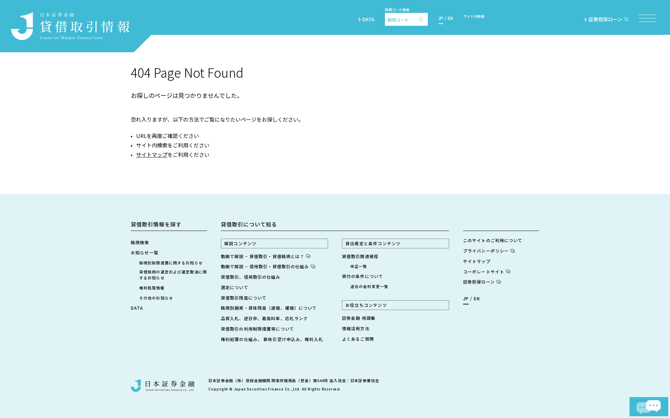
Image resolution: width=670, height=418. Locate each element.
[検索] (422, 19)
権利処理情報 (152, 288)
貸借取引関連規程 (360, 256)
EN (450, 18)
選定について (234, 287)
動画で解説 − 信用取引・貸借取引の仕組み (265, 266)
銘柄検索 (140, 242)
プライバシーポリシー (486, 251)
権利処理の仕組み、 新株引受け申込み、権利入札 (272, 339)
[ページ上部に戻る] (643, 378)
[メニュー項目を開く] (647, 18)
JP (440, 18)
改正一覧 (358, 266)
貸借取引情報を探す (156, 224)
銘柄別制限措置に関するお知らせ (171, 262)
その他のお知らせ (156, 298)
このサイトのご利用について (493, 240)
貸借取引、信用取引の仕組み (251, 277)
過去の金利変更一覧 (369, 286)
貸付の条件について (362, 276)
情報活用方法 (356, 328)
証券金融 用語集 (358, 318)
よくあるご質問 (358, 339)
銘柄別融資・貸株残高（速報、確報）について (269, 308)
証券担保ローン (605, 19)
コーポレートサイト (483, 271)
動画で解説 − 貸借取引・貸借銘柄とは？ (262, 256)
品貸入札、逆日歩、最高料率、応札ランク (264, 318)
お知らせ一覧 (144, 252)
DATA (368, 19)
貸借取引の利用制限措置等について (257, 329)
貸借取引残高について (244, 298)
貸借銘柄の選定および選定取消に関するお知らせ (173, 274)
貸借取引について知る (249, 224)
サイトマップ (152, 154)
